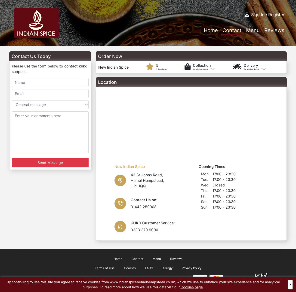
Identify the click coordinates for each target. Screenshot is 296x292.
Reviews (274, 30)
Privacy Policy (191, 268)
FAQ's (149, 268)
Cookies (130, 268)
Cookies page (192, 287)
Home (211, 30)
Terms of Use (105, 268)
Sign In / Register (267, 14)
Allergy (168, 268)
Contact (231, 30)
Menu (253, 30)
